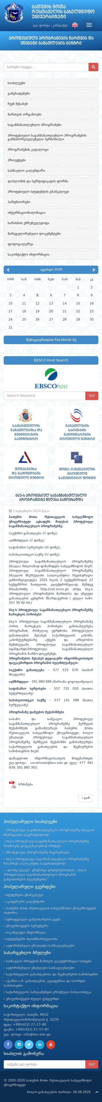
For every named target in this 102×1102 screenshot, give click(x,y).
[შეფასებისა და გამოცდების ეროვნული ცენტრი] (25, 465)
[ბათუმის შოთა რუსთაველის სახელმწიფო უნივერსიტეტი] (13, 13)
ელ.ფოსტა (41, 25)
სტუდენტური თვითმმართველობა (32, 939)
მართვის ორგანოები (25, 114)
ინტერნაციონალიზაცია (27, 212)
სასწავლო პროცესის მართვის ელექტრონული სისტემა (49, 961)
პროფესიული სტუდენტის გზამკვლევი (38, 191)
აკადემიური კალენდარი (25, 901)
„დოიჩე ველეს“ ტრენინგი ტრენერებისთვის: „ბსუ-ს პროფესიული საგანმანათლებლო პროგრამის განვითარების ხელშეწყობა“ (45, 875)
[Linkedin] (39, 1044)
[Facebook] (8, 1044)
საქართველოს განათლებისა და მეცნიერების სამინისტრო (52, 974)
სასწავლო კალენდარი (26, 170)
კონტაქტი (60, 25)
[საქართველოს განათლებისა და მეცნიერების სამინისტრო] (25, 424)
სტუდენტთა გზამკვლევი (25, 895)
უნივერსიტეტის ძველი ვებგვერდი (32, 999)
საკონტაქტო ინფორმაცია (29, 254)
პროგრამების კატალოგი (28, 149)
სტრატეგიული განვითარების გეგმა (33, 919)
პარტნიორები (19, 202)
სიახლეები (16, 83)
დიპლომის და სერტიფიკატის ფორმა (38, 181)
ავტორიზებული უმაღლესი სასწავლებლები (40, 945)
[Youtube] (50, 1044)
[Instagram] (19, 1044)
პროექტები (17, 160)
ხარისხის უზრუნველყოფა (28, 223)
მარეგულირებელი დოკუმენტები (34, 233)
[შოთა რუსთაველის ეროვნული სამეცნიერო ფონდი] (76, 465)
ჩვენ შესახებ (18, 104)
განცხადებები (19, 93)
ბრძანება (24, 784)
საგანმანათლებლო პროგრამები (34, 125)
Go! (92, 396)
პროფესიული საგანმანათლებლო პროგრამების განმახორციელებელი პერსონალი (47, 137)
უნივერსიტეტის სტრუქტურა (27, 926)
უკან (86, 798)
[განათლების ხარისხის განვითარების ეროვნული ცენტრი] (76, 424)
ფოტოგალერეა (20, 244)
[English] (74, 25)
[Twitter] (29, 1044)
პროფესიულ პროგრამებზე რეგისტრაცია (38, 852)
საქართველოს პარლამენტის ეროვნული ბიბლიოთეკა (48, 992)
